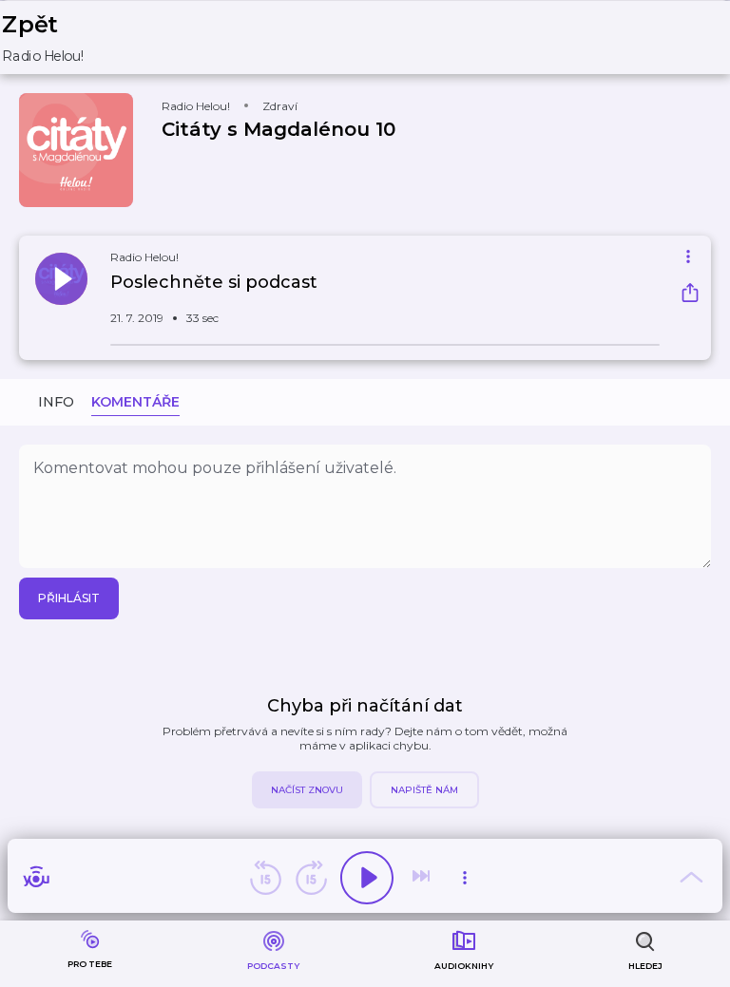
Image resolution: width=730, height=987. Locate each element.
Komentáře (135, 401)
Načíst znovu (307, 790)
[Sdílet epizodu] (690, 295)
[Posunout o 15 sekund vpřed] (311, 878)
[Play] (367, 878)
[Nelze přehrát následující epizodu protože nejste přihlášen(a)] (423, 878)
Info (56, 401)
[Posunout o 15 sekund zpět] (265, 878)
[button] (55, 37)
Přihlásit (69, 598)
